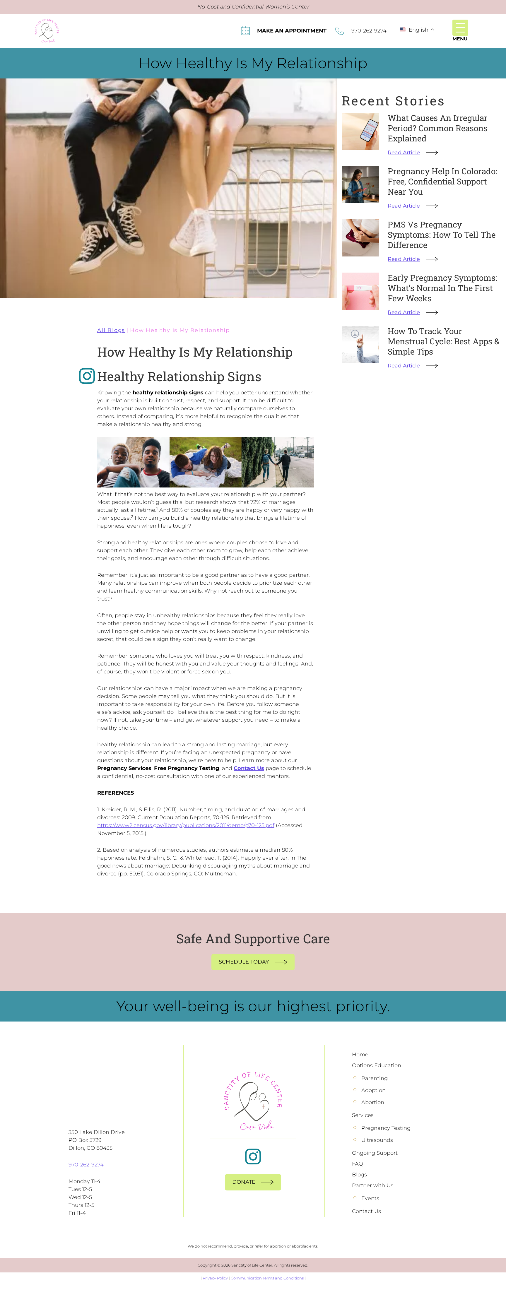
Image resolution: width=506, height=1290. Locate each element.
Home (360, 1054)
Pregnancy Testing (386, 1128)
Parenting (374, 1078)
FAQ (357, 1164)
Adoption (373, 1090)
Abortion (372, 1102)
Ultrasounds (377, 1140)
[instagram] (87, 376)
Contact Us (249, 768)
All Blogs (111, 330)
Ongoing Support (375, 1153)
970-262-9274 (369, 31)
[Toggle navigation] (460, 28)
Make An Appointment (291, 31)
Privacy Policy (216, 1278)
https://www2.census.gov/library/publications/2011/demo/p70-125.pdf (185, 825)
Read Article (404, 152)
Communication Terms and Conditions (268, 1278)
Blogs (359, 1174)
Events (370, 1198)
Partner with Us (372, 1185)
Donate (243, 1182)
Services (363, 1115)
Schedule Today (244, 962)
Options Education (376, 1065)
